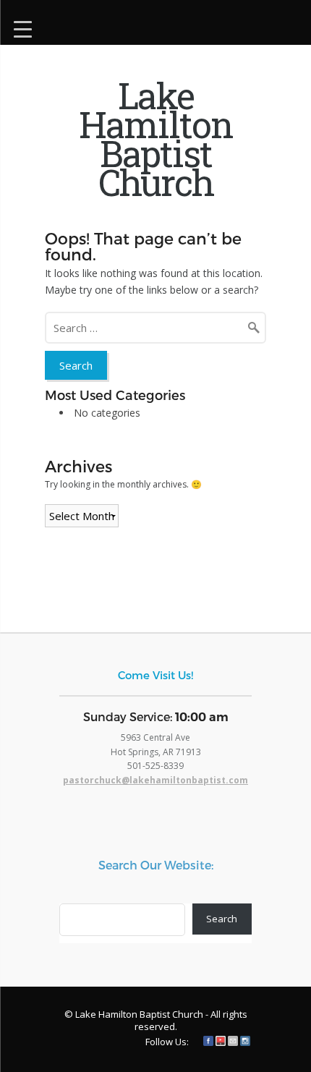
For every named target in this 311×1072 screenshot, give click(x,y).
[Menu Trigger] (23, 27)
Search (221, 918)
